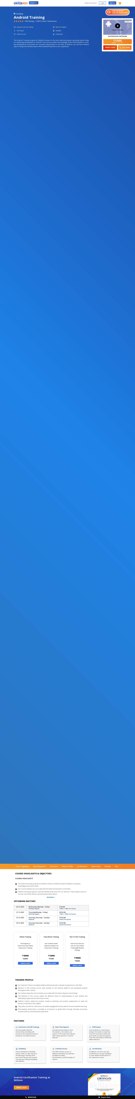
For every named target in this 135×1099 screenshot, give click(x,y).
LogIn (102, 3)
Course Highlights (22, 866)
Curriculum (54, 866)
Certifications (82, 866)
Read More (50, 897)
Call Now (126, 48)
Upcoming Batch (39, 866)
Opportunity (96, 866)
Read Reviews (52, 21)
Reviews (108, 866)
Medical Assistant (91, 3)
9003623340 (31, 1097)
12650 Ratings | (30, 21)
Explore (33, 3)
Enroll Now (25, 963)
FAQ (116, 866)
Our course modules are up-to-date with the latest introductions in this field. (44, 889)
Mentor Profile (67, 866)
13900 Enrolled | (41, 21)
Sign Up (112, 3)
